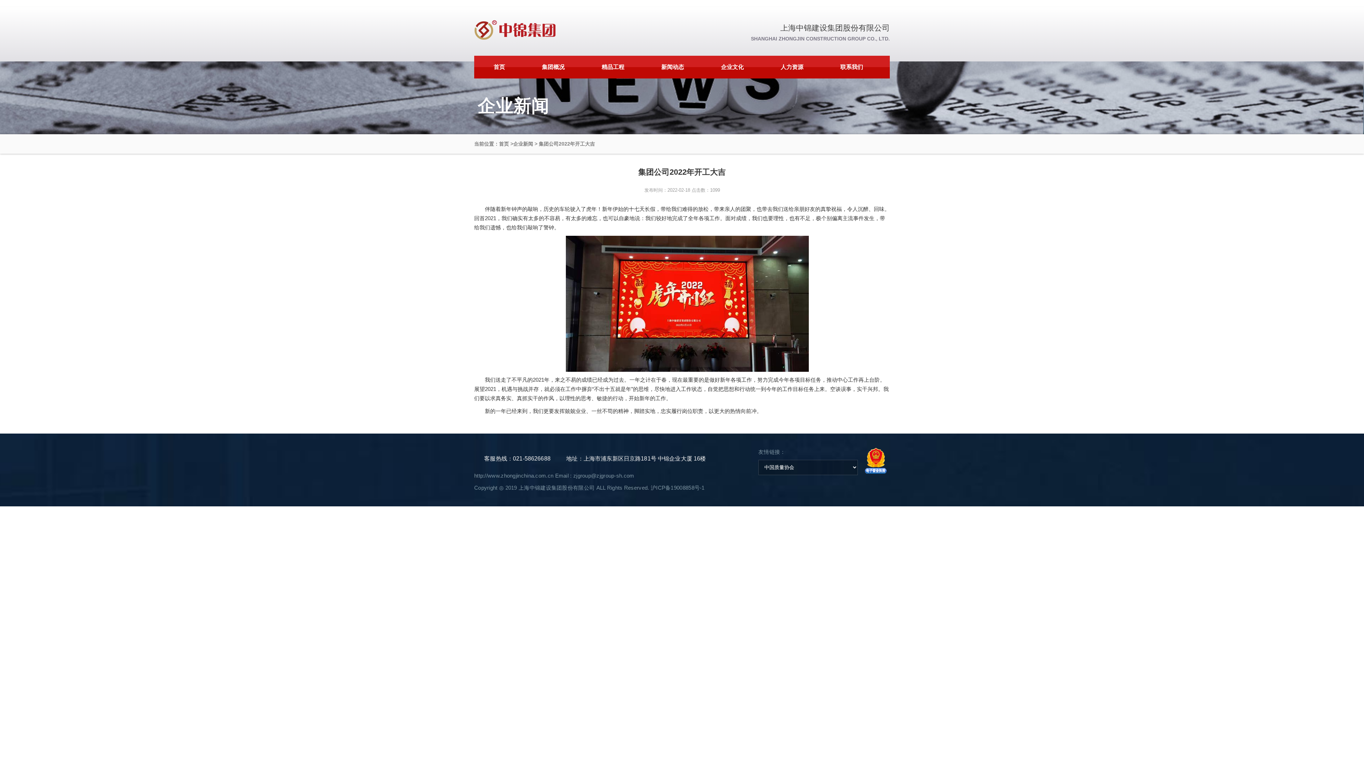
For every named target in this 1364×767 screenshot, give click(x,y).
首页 (499, 67)
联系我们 (851, 67)
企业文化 (732, 67)
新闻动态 (672, 67)
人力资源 (792, 67)
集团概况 (553, 67)
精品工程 (613, 67)
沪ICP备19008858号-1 (678, 488)
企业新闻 (523, 144)
